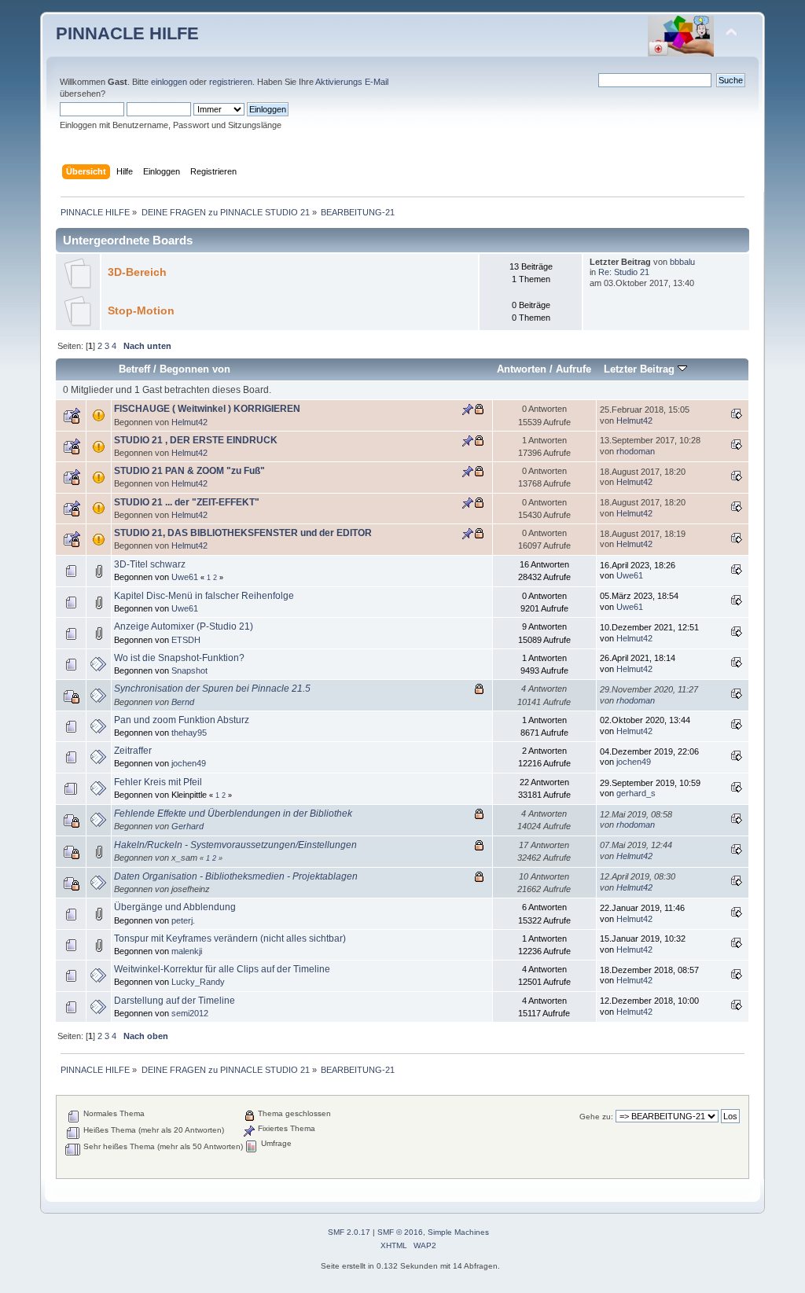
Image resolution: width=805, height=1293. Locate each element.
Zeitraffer (133, 750)
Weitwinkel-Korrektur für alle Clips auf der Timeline (222, 969)
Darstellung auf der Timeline (174, 1000)
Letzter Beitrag (641, 369)
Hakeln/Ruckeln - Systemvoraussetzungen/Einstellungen (235, 844)
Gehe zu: (596, 1116)
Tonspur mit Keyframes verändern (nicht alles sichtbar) (230, 938)
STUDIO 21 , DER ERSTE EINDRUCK (196, 440)
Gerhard (187, 826)
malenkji (186, 951)
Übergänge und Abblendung (175, 907)
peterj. (183, 920)
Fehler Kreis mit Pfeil (158, 782)
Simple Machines (458, 1232)
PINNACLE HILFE (127, 33)
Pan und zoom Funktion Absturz (181, 719)
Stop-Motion (141, 311)
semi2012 (189, 1013)
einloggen (169, 81)
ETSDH (185, 640)
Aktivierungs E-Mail (351, 81)
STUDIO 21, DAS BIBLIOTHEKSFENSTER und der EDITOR (243, 532)
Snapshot (189, 670)
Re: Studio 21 (623, 272)
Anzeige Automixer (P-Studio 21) (183, 626)
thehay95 (189, 732)
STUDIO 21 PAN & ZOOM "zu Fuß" (189, 470)
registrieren (230, 81)
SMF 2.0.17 (349, 1232)
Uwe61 (184, 577)
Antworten (521, 369)
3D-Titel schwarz (150, 564)
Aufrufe (573, 369)
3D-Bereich (137, 272)
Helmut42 (189, 422)
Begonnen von (195, 369)
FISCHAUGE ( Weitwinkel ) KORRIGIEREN (207, 408)
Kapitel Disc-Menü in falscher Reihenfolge (204, 595)
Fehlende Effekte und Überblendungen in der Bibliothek (233, 813)
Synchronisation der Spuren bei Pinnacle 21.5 (212, 688)
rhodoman (635, 451)
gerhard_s (636, 793)
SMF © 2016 (400, 1232)
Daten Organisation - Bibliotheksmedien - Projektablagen (236, 876)
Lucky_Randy (198, 981)
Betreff (134, 369)
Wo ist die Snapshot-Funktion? (179, 657)
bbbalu (682, 261)
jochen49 (188, 763)
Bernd (182, 702)
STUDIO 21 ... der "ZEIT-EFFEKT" (186, 502)
